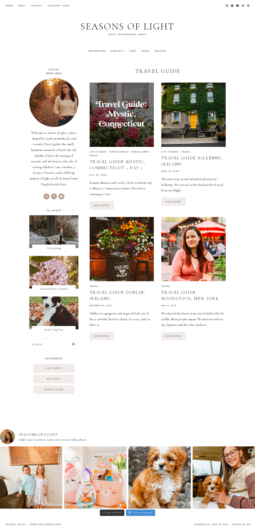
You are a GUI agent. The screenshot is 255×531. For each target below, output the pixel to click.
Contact (37, 5)
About (22, 5)
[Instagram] (226, 5)
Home (9, 5)
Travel (145, 50)
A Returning (53, 248)
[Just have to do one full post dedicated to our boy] (159, 477)
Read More (104, 206)
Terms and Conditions (45, 524)
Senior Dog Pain (53, 329)
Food (132, 50)
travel (94, 155)
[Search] (73, 344)
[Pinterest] (232, 5)
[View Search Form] (248, 5)
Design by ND (241, 524)
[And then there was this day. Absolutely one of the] (224, 477)
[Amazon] (242, 5)
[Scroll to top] (248, 521)
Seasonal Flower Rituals (54, 288)
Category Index (59, 5)
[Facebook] (237, 5)
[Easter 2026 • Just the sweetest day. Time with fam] (31, 477)
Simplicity (118, 50)
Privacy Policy (16, 524)
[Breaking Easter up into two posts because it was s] (95, 477)
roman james (140, 151)
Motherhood (97, 50)
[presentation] (122, 115)
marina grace (119, 151)
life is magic (98, 151)
